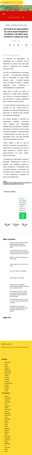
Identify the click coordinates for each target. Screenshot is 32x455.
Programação (8, 383)
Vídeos (7, 396)
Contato (7, 379)
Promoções (8, 362)
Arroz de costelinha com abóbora (18, 271)
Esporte (7, 430)
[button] (3, 14)
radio (6, 364)
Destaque (14, 25)
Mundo (6, 422)
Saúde (6, 407)
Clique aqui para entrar (22, 215)
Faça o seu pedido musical (8, 375)
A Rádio (7, 387)
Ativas (6, 449)
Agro (6, 451)
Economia (20, 25)
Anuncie (7, 381)
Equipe (7, 385)
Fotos (6, 426)
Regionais (7, 413)
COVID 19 (7, 440)
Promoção (7, 419)
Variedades (8, 398)
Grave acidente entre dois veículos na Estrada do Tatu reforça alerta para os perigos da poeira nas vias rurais (19, 252)
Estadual (7, 428)
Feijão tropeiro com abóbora (17, 278)
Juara (25, 25)
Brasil (6, 441)
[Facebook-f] (2, 353)
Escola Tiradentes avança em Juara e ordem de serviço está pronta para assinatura (19, 301)
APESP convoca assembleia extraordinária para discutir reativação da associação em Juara (19, 286)
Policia (6, 421)
